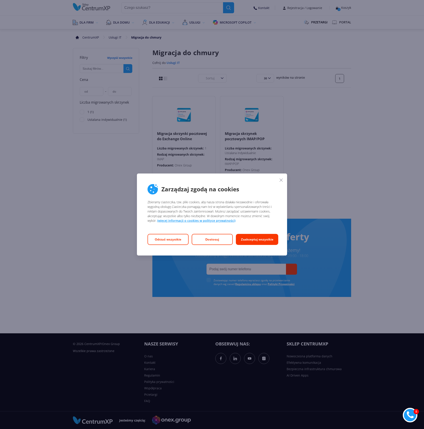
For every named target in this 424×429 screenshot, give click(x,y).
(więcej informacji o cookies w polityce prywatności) (196, 220)
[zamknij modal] (281, 179)
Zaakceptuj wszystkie (257, 239)
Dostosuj (212, 239)
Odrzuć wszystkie (168, 239)
